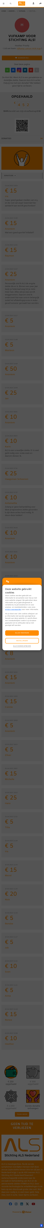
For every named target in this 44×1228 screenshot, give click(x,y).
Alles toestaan (22, 633)
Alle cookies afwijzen (22, 646)
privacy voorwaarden (13, 610)
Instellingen (22, 641)
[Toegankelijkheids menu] (41, 1225)
